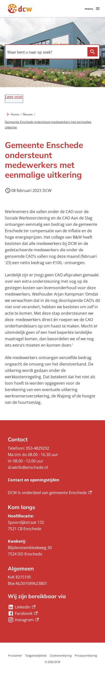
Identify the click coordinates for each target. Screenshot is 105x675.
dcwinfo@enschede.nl (28, 467)
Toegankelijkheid (36, 655)
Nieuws (28, 114)
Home (15, 114)
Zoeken (92, 51)
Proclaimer (15, 655)
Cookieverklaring (61, 655)
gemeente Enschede (70, 492)
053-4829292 (37, 448)
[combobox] (44, 52)
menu (89, 9)
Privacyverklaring (86, 655)
